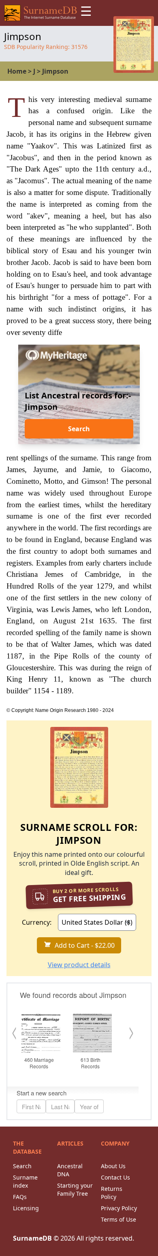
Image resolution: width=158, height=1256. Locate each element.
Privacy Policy (119, 1208)
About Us (113, 1166)
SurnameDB (32, 1238)
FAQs (20, 1197)
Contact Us (115, 1177)
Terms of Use (118, 1219)
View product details (79, 964)
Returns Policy (111, 1193)
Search (79, 428)
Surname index (25, 1181)
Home (16, 71)
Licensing (26, 1208)
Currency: (36, 922)
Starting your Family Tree (75, 1189)
